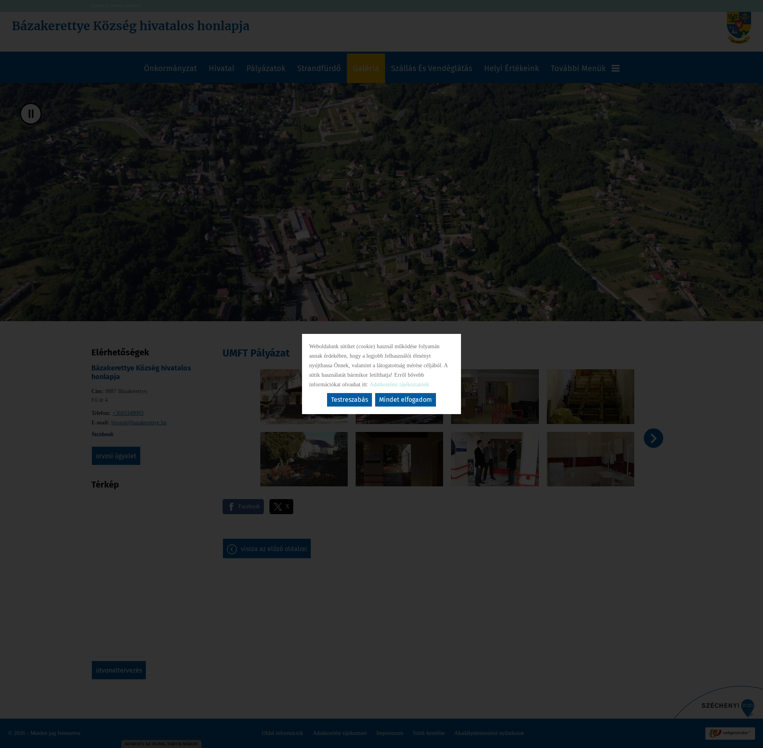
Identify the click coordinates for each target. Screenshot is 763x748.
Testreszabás (349, 399)
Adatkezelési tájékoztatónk (399, 384)
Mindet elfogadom (405, 399)
